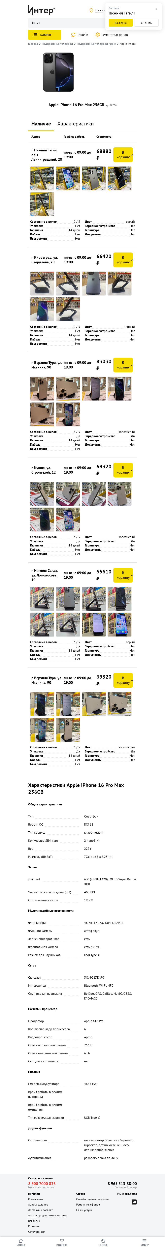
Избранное (61, 1244)
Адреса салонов (38, 1204)
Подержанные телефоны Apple (96, 44)
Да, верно (121, 23)
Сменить (146, 23)
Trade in (82, 35)
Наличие (41, 123)
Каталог (144, 1244)
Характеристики (75, 123)
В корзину (123, 154)
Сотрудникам (36, 1232)
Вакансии (34, 1221)
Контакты (34, 1226)
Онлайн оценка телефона (92, 1199)
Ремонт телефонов (115, 35)
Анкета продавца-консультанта (47, 1215)
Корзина (103, 1244)
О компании (35, 1199)
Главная (21, 1244)
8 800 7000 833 (42, 1183)
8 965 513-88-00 (122, 1183)
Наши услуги (84, 1210)
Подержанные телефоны (57, 44)
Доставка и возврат (40, 1210)
